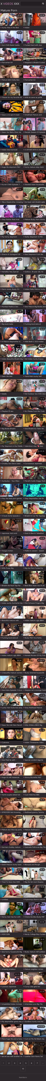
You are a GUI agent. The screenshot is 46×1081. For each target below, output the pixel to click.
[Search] (43, 3)
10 (23, 1069)
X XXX (10, 3)
